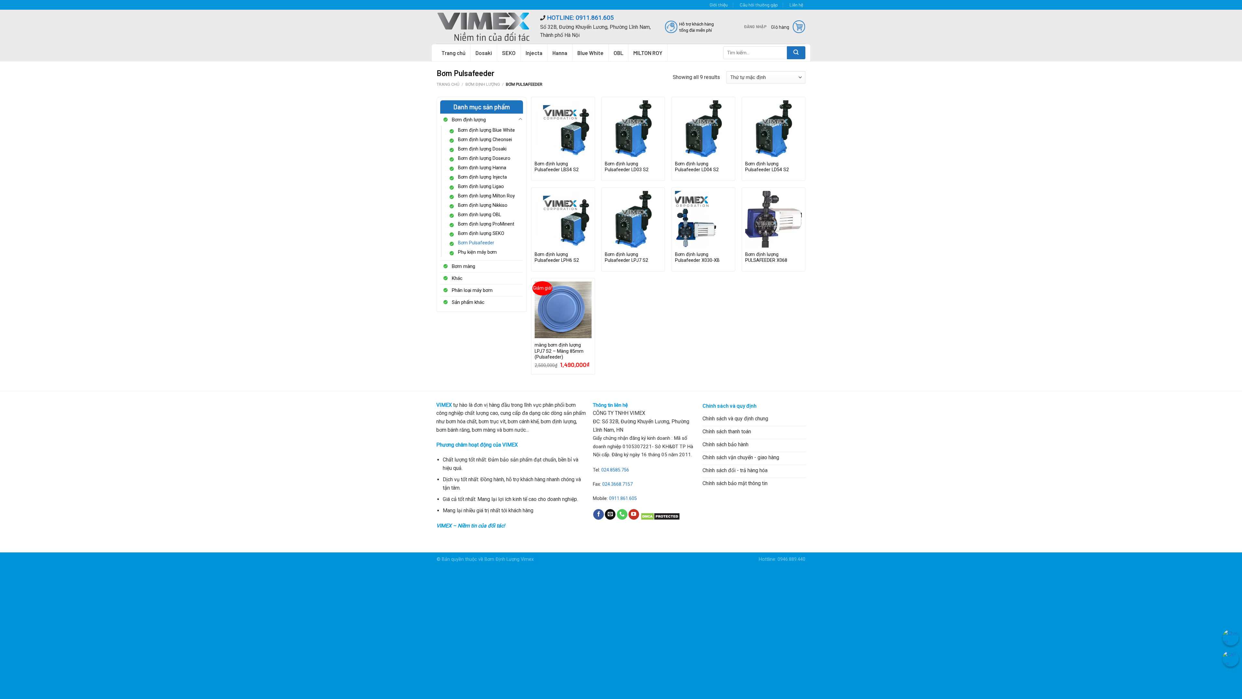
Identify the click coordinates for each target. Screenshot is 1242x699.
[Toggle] (520, 119)
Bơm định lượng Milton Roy (486, 196)
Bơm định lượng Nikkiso (482, 205)
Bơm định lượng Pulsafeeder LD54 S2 (767, 167)
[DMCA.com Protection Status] (660, 516)
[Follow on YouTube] (633, 514)
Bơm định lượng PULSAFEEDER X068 (766, 257)
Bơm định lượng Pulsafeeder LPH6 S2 (557, 257)
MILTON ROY (647, 53)
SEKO (509, 53)
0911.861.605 (623, 498)
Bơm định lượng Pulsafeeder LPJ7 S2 (626, 257)
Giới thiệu (719, 4)
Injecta (534, 53)
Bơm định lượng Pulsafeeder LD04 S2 (697, 167)
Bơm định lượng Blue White (486, 130)
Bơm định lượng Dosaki (482, 149)
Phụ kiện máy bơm (477, 252)
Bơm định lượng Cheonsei (485, 139)
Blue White (590, 53)
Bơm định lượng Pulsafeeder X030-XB (697, 257)
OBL (618, 53)
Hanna (559, 53)
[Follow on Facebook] (598, 514)
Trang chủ (453, 53)
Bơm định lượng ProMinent (486, 224)
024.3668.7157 (617, 484)
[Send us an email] (610, 514)
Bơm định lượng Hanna (482, 168)
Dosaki (483, 53)
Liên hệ (796, 4)
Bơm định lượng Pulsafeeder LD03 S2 (626, 167)
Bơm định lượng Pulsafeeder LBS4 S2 (557, 167)
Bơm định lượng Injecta (482, 177)
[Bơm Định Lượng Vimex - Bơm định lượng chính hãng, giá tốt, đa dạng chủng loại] (483, 26)
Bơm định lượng (482, 84)
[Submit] (796, 52)
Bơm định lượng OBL (479, 214)
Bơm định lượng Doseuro (484, 158)
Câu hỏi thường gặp (759, 4)
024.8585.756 (615, 470)
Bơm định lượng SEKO (481, 233)
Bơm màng (463, 266)
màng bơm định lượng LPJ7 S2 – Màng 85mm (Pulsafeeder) (559, 351)
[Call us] (622, 514)
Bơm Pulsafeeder (476, 243)
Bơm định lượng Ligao (481, 186)
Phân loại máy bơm (472, 290)
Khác (457, 278)
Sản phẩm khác (468, 302)
